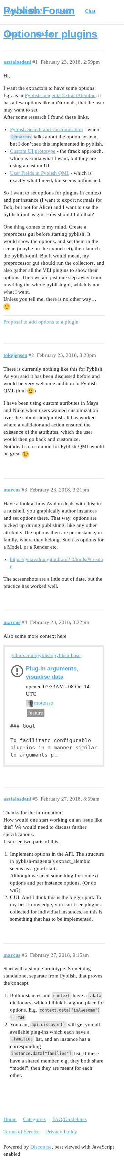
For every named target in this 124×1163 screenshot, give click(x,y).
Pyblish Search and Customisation (46, 129)
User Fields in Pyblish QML (39, 173)
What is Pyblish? (24, 11)
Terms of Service (21, 1131)
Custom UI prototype (32, 151)
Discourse (41, 1147)
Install (13, 33)
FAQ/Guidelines (69, 1119)
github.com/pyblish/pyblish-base (45, 655)
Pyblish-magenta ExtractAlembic (60, 95)
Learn (64, 11)
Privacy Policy (61, 1131)
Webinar (44, 33)
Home (10, 1119)
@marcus (21, 136)
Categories (34, 1119)
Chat (90, 11)
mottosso (43, 703)
